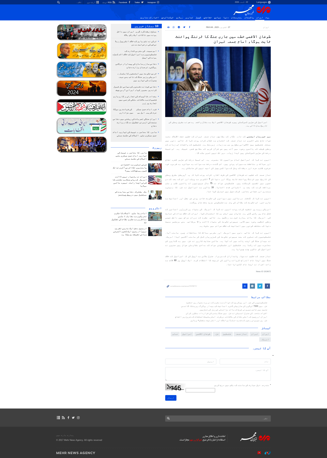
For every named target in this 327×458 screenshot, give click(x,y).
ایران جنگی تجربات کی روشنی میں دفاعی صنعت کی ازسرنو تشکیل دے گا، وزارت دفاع (135, 122)
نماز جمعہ (241, 334)
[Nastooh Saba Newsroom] (266, 452)
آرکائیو (91, 2)
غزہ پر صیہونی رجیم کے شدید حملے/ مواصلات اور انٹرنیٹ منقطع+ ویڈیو (228, 320)
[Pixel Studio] (257, 452)
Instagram (151, 2)
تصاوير (189, 17)
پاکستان (249, 17)
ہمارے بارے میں (65, 435)
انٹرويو (155, 208)
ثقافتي (208, 17)
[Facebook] (68, 417)
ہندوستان (236, 17)
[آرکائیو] (58, 417)
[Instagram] (78, 417)
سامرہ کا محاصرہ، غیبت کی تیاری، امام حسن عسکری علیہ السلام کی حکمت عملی (131, 156)
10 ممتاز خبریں (146, 26)
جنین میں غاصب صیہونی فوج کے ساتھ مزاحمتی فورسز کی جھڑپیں (233, 310)
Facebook (123, 2)
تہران (254, 334)
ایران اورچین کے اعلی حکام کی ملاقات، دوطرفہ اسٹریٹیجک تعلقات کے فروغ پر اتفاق (221, 317)
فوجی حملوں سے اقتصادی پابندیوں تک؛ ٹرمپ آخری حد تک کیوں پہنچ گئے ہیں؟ (130, 167)
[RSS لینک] (63, 417)
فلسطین (227, 334)
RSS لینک (107, 2)
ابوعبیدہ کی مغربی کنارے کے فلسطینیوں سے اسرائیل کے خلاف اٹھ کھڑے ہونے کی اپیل (135, 54)
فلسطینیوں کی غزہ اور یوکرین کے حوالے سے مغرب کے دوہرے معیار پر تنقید (226, 302)
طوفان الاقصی (203, 334)
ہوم (268, 17)
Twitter (138, 2)
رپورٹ (157, 147)
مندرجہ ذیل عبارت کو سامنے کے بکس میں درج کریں (242, 385)
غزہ (217, 334)
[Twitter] (73, 417)
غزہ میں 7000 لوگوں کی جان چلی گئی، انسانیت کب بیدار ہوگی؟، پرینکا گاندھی (224, 306)
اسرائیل (187, 334)
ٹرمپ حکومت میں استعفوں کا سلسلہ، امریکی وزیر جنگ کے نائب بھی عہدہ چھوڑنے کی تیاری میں (137, 77)
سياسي (217, 17)
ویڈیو (179, 17)
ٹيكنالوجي (167, 17)
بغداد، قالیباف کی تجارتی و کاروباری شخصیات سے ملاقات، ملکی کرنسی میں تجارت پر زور (135, 99)
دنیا (226, 17)
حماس (175, 334)
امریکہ (265, 339)
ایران (259, 17)
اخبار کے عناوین (149, 17)
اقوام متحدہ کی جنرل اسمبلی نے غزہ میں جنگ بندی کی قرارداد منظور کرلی (226, 313)
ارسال (170, 398)
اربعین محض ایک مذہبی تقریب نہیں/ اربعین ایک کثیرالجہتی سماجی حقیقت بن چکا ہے (130, 231)
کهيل (198, 17)
